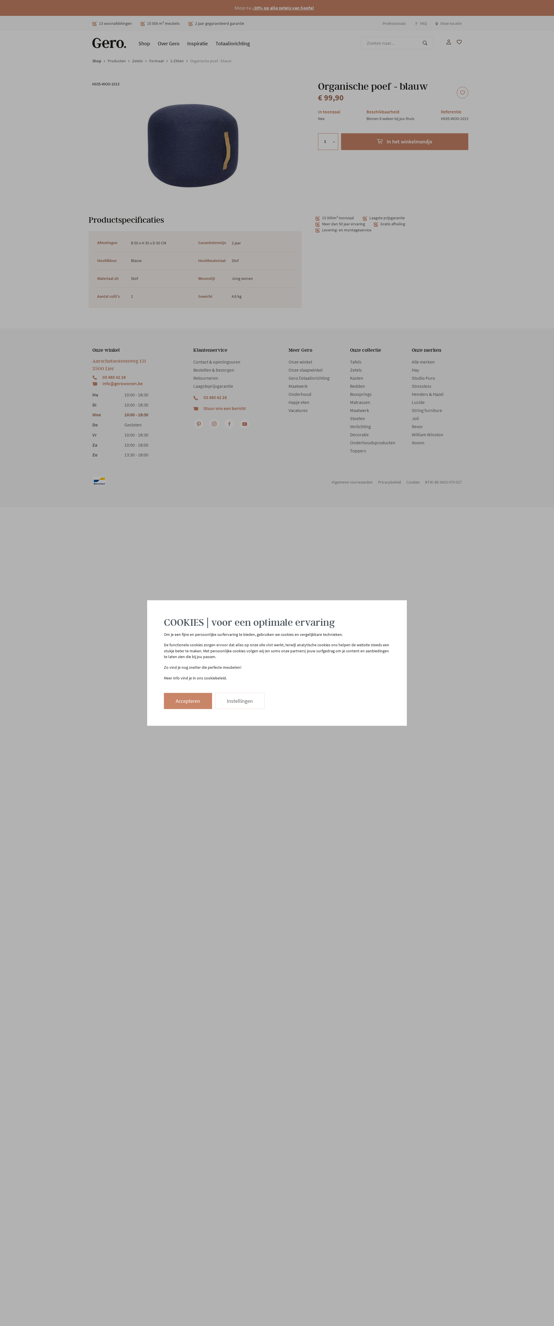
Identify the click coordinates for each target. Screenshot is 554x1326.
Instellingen (240, 701)
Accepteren (188, 701)
